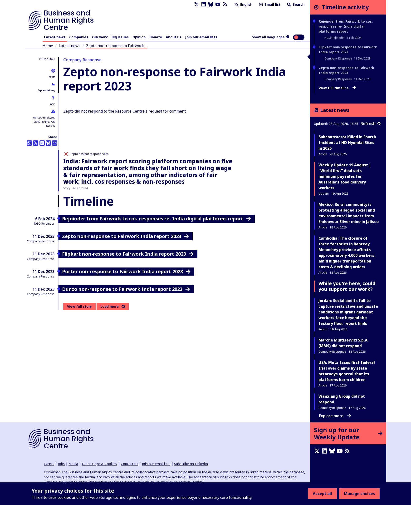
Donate (155, 37)
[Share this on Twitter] (35, 143)
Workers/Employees (43, 117)
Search (298, 4)
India (52, 104)
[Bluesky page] (211, 4)
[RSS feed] (225, 4)
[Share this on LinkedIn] (42, 143)
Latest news (54, 37)
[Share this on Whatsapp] (29, 143)
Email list (272, 4)
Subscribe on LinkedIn (191, 463)
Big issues (120, 37)
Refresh (368, 123)
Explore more (331, 415)
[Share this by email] (54, 143)
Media (73, 463)
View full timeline (334, 88)
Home (48, 45)
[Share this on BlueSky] (48, 143)
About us (173, 37)
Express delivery (46, 90)
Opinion (139, 37)
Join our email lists (201, 37)
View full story (79, 306)
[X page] (196, 4)
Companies (78, 37)
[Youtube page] (218, 4)
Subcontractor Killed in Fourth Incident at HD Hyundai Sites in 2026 (347, 142)
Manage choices (359, 493)
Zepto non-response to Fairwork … (116, 45)
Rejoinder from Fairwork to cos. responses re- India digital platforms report (346, 26)
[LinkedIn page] (203, 4)
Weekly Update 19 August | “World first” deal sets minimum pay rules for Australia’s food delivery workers (344, 176)
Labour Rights (41, 121)
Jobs (61, 463)
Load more (109, 306)
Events (49, 463)
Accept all (322, 493)
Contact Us (129, 463)
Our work (100, 37)
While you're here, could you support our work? (347, 286)
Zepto (52, 77)
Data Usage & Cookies (99, 463)
